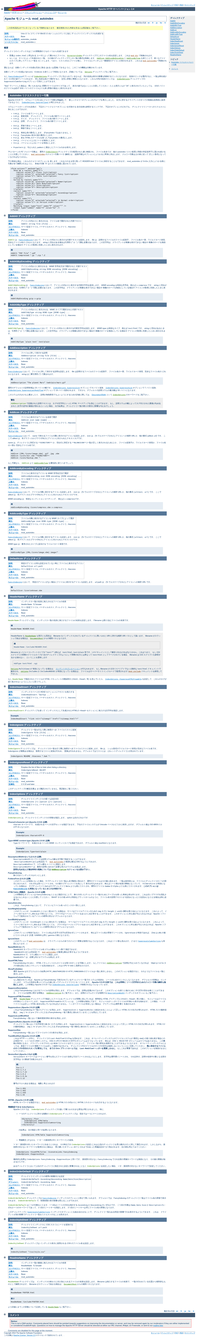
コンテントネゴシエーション (68, 669)
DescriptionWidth (99, 395)
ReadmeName (175, 55)
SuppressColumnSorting (149, 941)
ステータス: (10, 36)
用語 (181, 5)
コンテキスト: (15, 227)
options (24, 671)
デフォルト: (14, 1182)
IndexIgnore (174, 43)
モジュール (155, 5)
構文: (11, 224)
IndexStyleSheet (176, 53)
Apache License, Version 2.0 (24, 1335)
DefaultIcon (174, 37)
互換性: (12, 784)
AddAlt (172, 21)
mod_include (135, 671)
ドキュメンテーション (33, 13)
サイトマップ (190, 5)
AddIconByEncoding (114, 58)
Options (88, 72)
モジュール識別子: (12, 39)
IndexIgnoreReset (177, 46)
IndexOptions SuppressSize (119, 388)
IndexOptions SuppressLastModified (25, 390)
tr (165, 23)
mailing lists (158, 1325)
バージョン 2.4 (50, 13)
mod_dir (134, 56)
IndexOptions (40, 76)
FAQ (176, 5)
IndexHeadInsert (176, 41)
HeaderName (175, 39)
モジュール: (14, 235)
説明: (7, 33)
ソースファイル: (11, 42)
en (148, 23)
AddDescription (176, 28)
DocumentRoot (36, 638)
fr (153, 23)
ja (156, 23)
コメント (174, 69)
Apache (7, 13)
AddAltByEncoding (177, 23)
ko (161, 23)
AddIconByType (133, 58)
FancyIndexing (15, 76)
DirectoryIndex (74, 56)
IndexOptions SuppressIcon (66, 388)
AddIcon (100, 58)
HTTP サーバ (17, 13)
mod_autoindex (150, 61)
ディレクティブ (167, 5)
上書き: (12, 229)
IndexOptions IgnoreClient (35, 102)
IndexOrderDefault (177, 50)
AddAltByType (175, 25)
